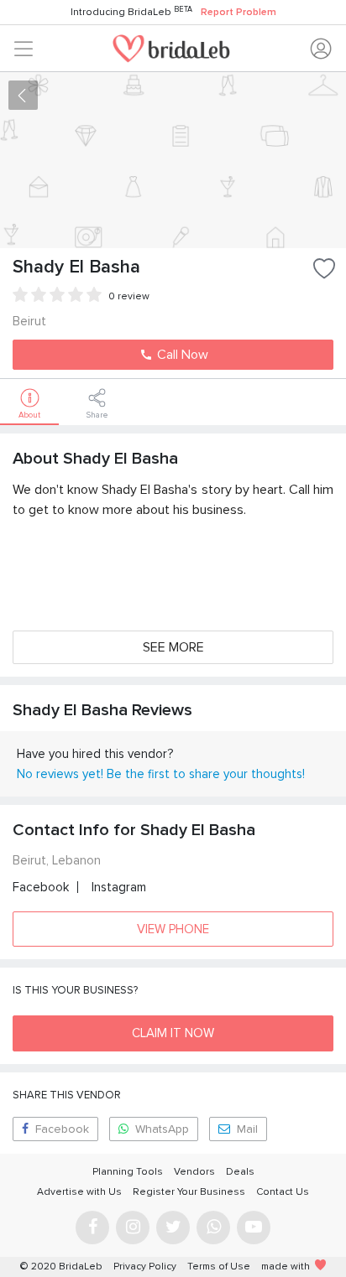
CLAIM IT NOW (173, 1033)
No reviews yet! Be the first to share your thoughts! (161, 773)
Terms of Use (218, 1266)
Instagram (119, 887)
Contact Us (282, 1192)
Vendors (194, 1171)
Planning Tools (127, 1171)
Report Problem (238, 12)
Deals (240, 1171)
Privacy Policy (144, 1266)
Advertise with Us (79, 1192)
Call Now (181, 354)
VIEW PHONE (173, 929)
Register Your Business (189, 1192)
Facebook (41, 887)
